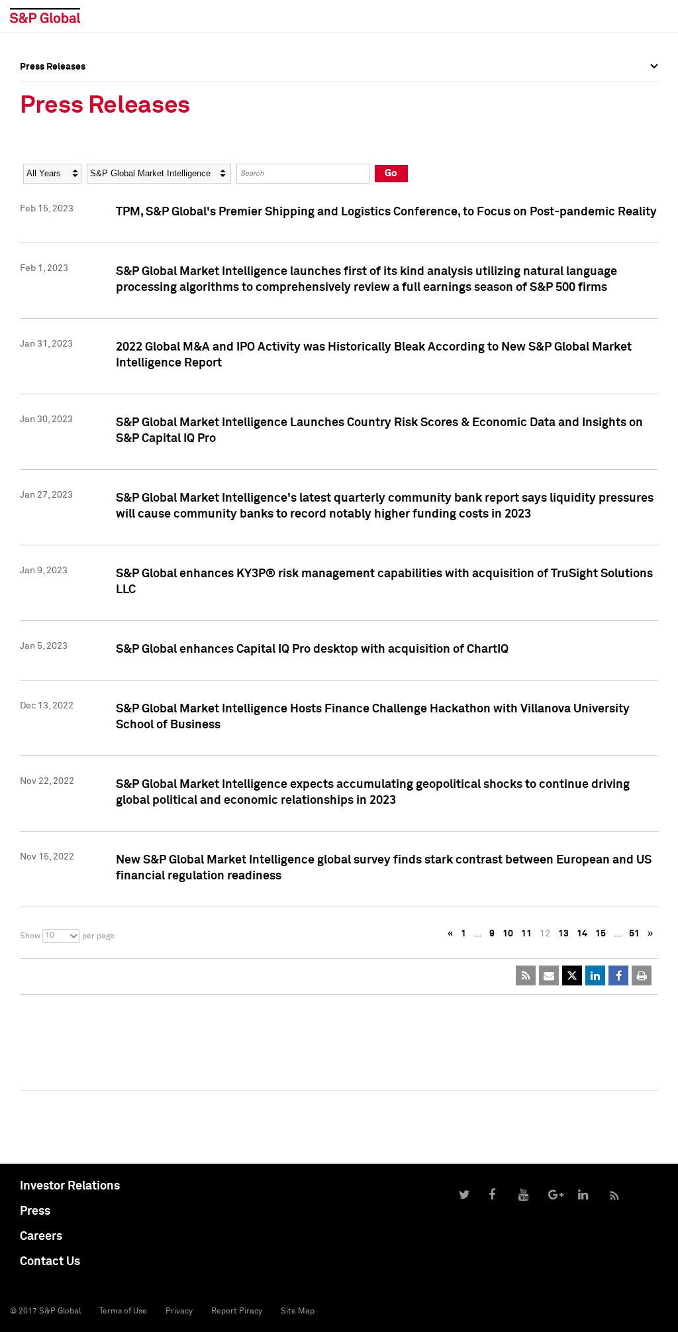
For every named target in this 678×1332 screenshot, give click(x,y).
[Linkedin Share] (595, 975)
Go (391, 173)
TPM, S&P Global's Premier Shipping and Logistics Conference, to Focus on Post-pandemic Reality (386, 212)
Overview (40, 96)
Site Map (298, 1311)
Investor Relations (70, 1186)
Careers (41, 1237)
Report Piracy (236, 1311)
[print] (642, 975)
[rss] (526, 975)
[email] (549, 975)
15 (600, 933)
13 (563, 933)
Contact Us (50, 1262)
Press (35, 1211)
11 (526, 933)
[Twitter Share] (572, 975)
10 (508, 933)
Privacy (179, 1311)
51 (634, 933)
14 (582, 933)
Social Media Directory (69, 134)
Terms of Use (123, 1311)
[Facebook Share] (618, 975)
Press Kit (39, 143)
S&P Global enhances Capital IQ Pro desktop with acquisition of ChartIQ (312, 649)
